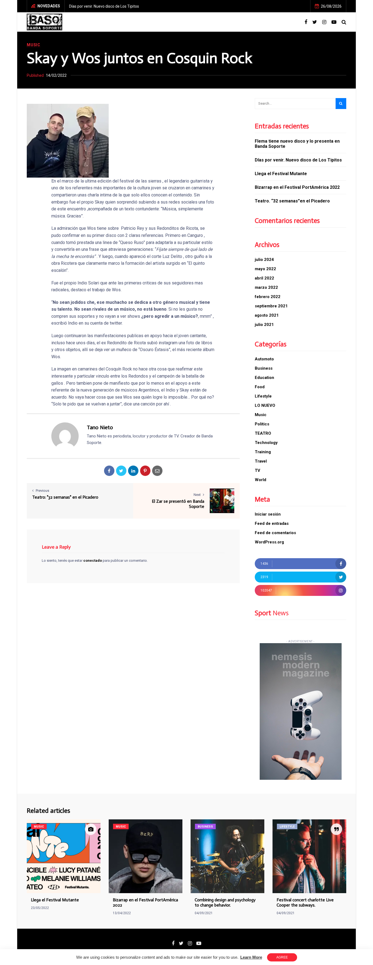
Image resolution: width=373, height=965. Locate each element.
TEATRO (263, 433)
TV (257, 470)
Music (33, 45)
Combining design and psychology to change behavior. (225, 902)
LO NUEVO (265, 405)
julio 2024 (264, 259)
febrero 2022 (267, 296)
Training (263, 451)
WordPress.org (269, 542)
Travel (261, 461)
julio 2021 (264, 324)
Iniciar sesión (268, 514)
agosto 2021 (267, 315)
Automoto (264, 359)
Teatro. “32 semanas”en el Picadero (292, 201)
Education (264, 377)
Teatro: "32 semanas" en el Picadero (65, 497)
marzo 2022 (266, 287)
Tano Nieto (100, 427)
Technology (266, 442)
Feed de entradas (272, 523)
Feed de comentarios (275, 532)
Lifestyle (263, 396)
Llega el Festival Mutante (281, 173)
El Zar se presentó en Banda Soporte (178, 504)
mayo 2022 (265, 268)
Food (260, 386)
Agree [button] (282, 957)
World (260, 479)
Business (264, 368)
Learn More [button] (251, 957)
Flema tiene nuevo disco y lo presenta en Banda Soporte (297, 144)
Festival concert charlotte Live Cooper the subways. (305, 902)
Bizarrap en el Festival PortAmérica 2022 (297, 187)
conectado (92, 560)
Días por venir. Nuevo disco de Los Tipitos (104, 6)
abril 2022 (264, 278)
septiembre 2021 (271, 306)
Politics (262, 424)
